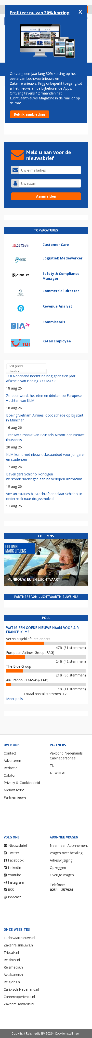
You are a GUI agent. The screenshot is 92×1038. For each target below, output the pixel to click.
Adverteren (12, 760)
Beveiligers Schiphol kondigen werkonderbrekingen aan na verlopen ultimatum (44, 476)
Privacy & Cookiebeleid (22, 782)
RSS (11, 889)
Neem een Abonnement (69, 845)
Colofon (10, 775)
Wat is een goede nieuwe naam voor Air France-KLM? (42, 629)
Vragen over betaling (66, 852)
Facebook (16, 860)
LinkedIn (14, 867)
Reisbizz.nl (12, 959)
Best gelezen (16, 366)
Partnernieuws (15, 797)
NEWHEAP (58, 772)
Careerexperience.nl (19, 996)
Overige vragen (62, 875)
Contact (10, 753)
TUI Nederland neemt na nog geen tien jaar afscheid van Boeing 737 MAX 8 (40, 378)
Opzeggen (58, 867)
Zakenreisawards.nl (19, 1004)
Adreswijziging (61, 860)
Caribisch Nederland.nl (21, 989)
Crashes (14, 371)
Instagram (16, 882)
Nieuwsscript (14, 790)
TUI (52, 765)
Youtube (14, 875)
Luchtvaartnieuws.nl (19, 937)
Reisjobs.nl (12, 982)
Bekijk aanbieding (29, 114)
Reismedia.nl (14, 967)
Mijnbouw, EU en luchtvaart (33, 579)
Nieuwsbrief (17, 845)
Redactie (10, 768)
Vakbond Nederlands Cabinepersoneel (66, 755)
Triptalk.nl (11, 952)
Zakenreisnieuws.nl (19, 945)
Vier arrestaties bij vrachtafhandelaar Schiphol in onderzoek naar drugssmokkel (44, 496)
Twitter (13, 852)
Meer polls (14, 698)
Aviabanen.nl (14, 974)
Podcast (14, 897)
